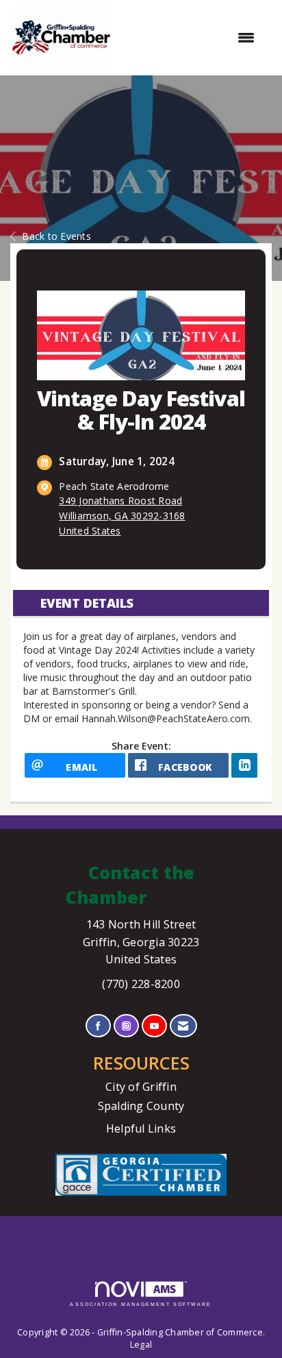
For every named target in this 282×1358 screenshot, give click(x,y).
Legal (141, 1344)
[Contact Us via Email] (183, 1026)
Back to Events (56, 236)
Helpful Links (141, 1128)
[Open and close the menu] (190, 37)
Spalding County (141, 1105)
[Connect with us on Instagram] (126, 1026)
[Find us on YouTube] (154, 1026)
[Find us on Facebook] (98, 1026)
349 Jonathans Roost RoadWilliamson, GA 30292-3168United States (122, 515)
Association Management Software (141, 1304)
